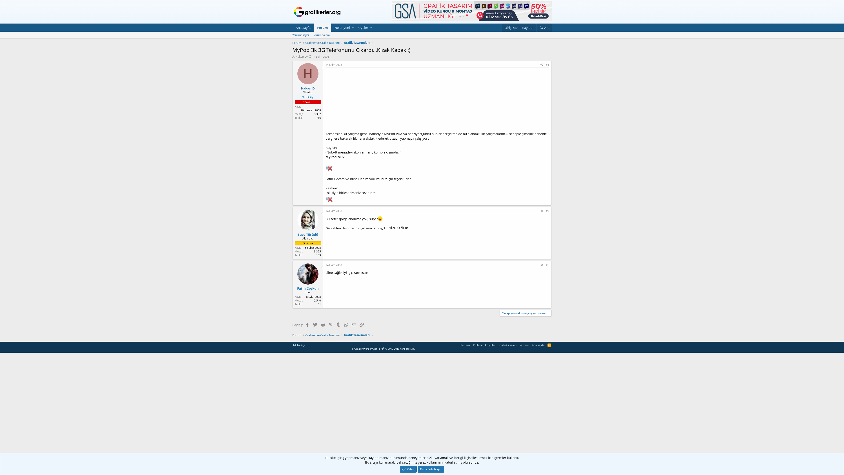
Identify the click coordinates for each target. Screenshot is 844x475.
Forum (322, 27)
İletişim (465, 345)
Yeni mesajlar (300, 35)
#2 (547, 211)
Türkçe (300, 345)
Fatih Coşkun (308, 288)
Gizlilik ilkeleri (508, 345)
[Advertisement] (437, 101)
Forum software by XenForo (383, 348)
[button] (353, 28)
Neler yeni (342, 27)
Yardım (524, 345)
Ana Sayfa (303, 27)
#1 (547, 65)
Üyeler (363, 27)
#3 (547, 265)
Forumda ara (321, 35)
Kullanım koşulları (484, 345)
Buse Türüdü (307, 234)
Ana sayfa (538, 345)
